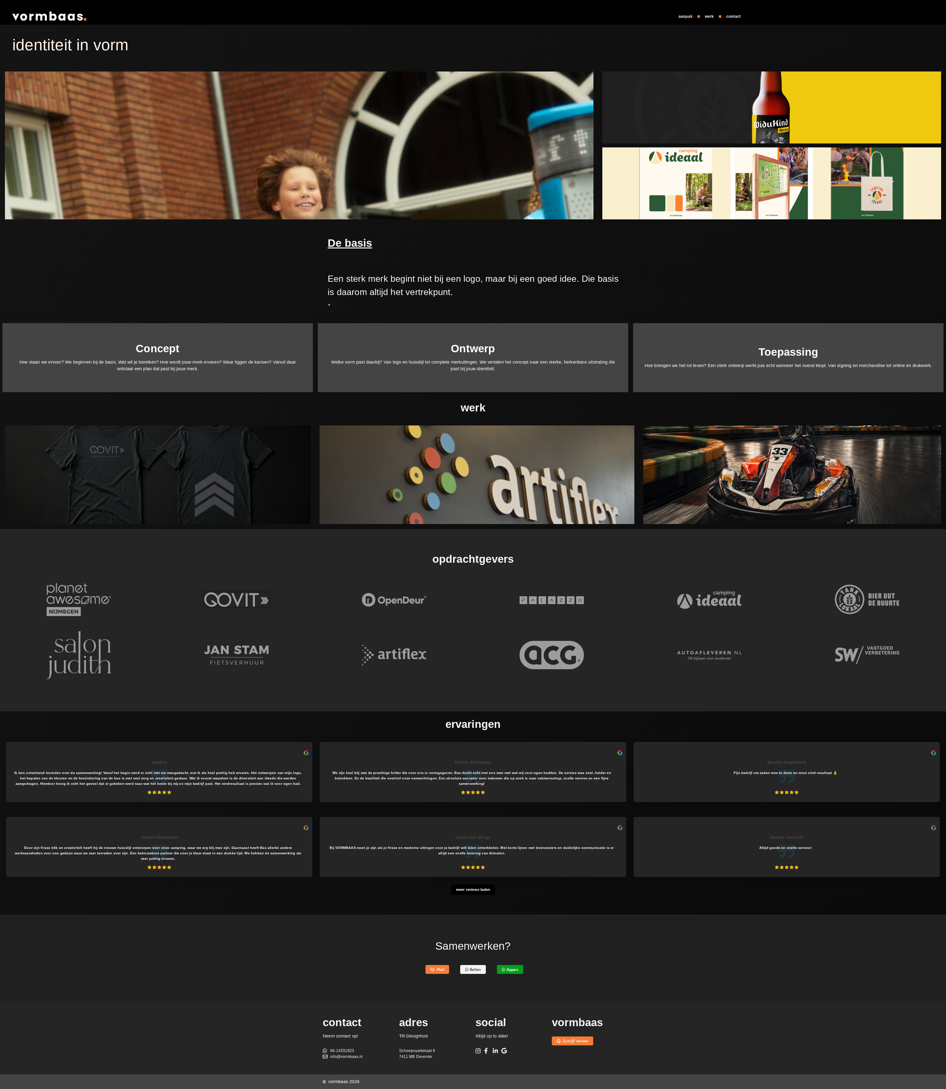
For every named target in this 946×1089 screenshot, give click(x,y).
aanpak (685, 16)
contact (733, 16)
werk (709, 16)
